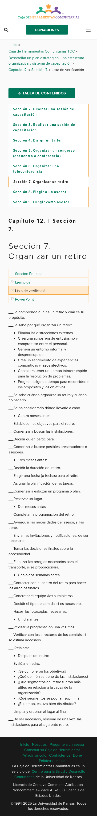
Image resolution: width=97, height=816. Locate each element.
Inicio (13, 44)
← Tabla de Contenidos (42, 93)
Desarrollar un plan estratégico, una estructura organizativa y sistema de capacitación (46, 60)
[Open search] (6, 30)
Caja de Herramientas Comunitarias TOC (42, 51)
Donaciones (47, 30)
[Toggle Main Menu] (90, 30)
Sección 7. (40, 69)
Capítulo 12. (18, 69)
